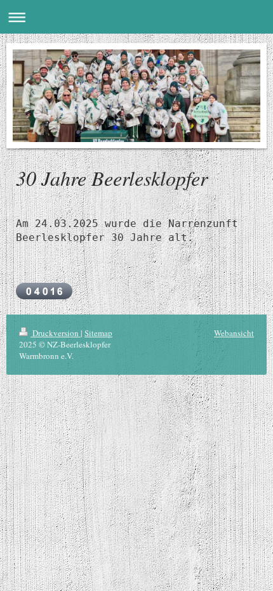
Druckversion (55, 333)
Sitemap (98, 333)
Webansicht (234, 333)
